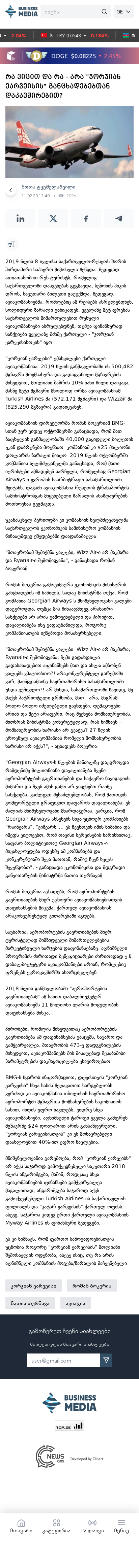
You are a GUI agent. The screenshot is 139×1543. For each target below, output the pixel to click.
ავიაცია (75, 1303)
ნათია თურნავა (30, 1303)
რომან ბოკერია (92, 1285)
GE (119, 11)
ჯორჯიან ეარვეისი (33, 1285)
